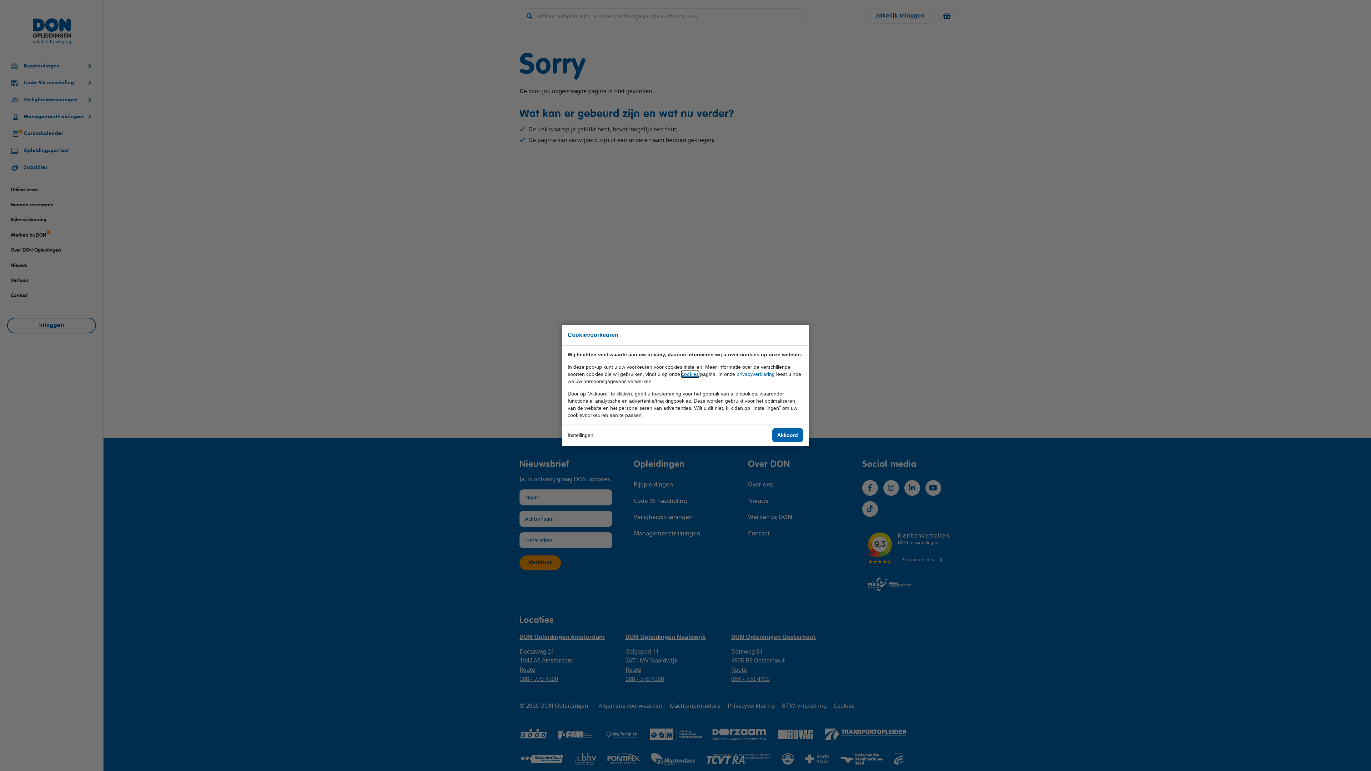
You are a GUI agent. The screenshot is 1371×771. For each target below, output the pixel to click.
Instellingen (580, 435)
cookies (690, 374)
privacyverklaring (756, 374)
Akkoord (787, 435)
